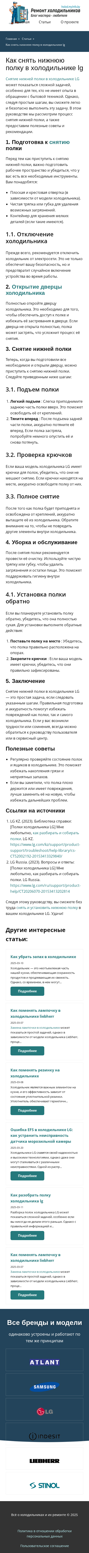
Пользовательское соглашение (44, 1546)
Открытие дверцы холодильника (34, 290)
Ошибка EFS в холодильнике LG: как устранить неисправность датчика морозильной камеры (41, 1135)
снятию (59, 142)
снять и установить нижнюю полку (47, 907)
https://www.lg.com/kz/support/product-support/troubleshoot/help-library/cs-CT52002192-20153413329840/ (45, 850)
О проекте (70, 21)
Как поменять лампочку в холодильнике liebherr (35, 1013)
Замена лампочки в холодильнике (35, 1028)
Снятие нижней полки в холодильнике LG (42, 78)
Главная (22, 21)
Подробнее (27, 991)
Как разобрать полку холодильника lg (30, 1198)
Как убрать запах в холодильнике (43, 956)
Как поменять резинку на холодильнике (35, 1073)
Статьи (45, 21)
